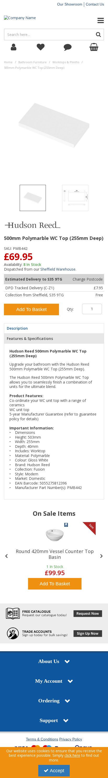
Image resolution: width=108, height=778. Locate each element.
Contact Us (95, 4)
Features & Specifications (30, 338)
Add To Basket (31, 309)
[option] (33, 199)
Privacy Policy (70, 739)
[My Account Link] (13, 47)
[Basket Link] (94, 47)
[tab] (54, 328)
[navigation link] (40, 47)
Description (17, 328)
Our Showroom (69, 4)
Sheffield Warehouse (57, 269)
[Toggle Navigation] (90, 20)
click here (72, 755)
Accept (57, 770)
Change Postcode (88, 279)
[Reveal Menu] (90, 20)
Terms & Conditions (42, 739)
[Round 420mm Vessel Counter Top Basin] (55, 535)
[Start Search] (98, 34)
